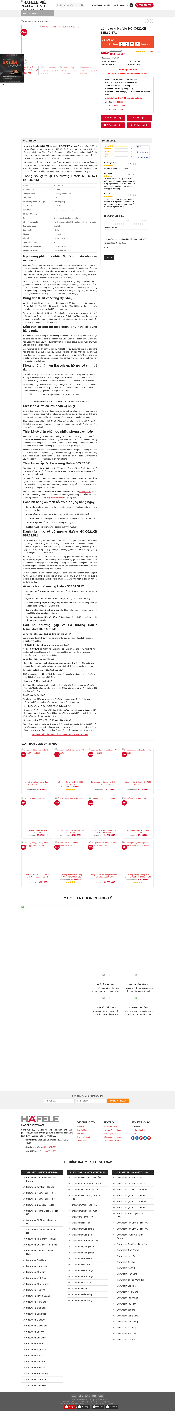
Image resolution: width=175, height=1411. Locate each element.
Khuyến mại (97, 5)
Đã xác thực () (143, 153)
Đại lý (115, 5)
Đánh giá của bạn (111, 227)
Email (130, 248)
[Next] (91, 45)
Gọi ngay (72, 1407)
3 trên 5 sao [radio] (136, 220)
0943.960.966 (119, 106)
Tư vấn (107, 5)
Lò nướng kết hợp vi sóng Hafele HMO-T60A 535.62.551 (37, 783)
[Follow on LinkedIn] (145, 1138)
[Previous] (27, 45)
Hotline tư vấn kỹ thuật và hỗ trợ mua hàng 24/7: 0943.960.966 (60, 734)
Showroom (113, 1407)
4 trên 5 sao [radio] (110, 224)
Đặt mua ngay (139, 118)
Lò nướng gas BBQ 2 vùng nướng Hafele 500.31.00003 (104, 831)
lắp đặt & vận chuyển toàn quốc (121, 79)
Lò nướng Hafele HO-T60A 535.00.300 (37, 831)
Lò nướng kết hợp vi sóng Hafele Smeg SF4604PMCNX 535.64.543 (138, 876)
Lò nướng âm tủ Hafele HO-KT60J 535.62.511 (138, 783)
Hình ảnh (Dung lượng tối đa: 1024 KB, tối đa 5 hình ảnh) (125, 239)
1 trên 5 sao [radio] (108, 220)
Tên (106, 248)
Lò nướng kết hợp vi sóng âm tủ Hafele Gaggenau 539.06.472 (37, 876)
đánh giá (150, 51)
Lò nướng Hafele (42, 21)
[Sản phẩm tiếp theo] (151, 21)
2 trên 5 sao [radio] (121, 220)
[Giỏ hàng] (131, 5)
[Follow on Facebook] (133, 1138)
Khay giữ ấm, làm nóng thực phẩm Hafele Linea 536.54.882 (104, 876)
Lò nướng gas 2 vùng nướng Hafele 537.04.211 (70, 831)
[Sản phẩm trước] (146, 21)
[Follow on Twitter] (137, 1138)
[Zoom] (24, 61)
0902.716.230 (50, 1147)
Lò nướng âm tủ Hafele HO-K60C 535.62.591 (70, 783)
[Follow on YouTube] (149, 1138)
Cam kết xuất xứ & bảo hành (121, 82)
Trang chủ (26, 21)
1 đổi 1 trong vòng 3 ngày (119, 89)
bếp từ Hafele (85, 491)
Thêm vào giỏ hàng (112, 118)
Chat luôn (99, 1407)
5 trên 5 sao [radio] (129, 224)
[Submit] (82, 5)
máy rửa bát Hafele (55, 498)
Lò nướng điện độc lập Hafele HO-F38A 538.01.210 (104, 783)
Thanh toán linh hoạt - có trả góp (117, 86)
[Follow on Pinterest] (141, 1138)
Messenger (85, 1407)
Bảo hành (124, 5)
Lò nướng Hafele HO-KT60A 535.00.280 (138, 831)
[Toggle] (23, 1177)
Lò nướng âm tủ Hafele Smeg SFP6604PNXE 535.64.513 (71, 876)
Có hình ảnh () (143, 147)
